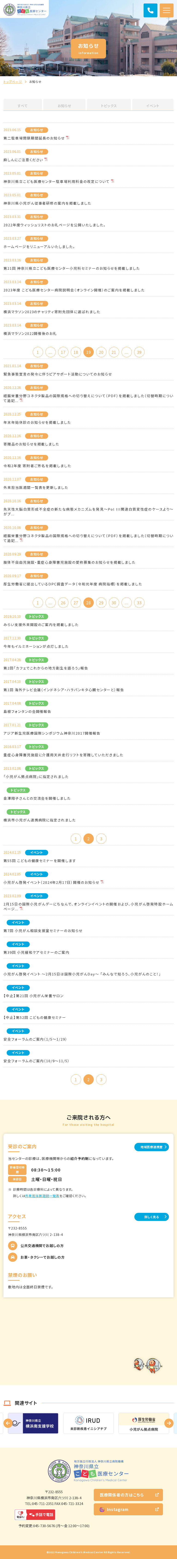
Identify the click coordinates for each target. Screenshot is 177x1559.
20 (101, 352)
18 (76, 352)
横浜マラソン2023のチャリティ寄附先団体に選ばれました (51, 311)
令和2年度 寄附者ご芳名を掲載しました (37, 465)
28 (88, 602)
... (50, 352)
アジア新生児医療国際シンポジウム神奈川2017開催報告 (51, 733)
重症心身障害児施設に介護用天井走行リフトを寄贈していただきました (63, 754)
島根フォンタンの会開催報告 (27, 711)
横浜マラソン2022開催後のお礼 (30, 333)
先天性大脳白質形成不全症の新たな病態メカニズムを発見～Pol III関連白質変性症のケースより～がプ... (88, 511)
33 (139, 602)
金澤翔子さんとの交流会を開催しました (37, 798)
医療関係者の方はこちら (122, 1495)
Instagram (118, 1509)
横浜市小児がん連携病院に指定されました (39, 819)
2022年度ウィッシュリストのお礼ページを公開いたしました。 (54, 224)
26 (63, 602)
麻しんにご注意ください (23, 159)
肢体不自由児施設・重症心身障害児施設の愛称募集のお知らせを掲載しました (69, 562)
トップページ (12, 81)
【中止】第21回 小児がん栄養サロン (33, 995)
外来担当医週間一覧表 (42, 1195)
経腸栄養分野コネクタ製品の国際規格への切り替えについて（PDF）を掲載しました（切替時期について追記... (88, 398)
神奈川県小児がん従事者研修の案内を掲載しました (47, 203)
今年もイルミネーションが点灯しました (36, 646)
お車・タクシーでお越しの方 (43, 1257)
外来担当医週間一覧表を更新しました (35, 487)
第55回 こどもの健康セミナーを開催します (39, 860)
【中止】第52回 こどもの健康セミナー (34, 1017)
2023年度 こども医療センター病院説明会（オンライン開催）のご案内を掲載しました (74, 290)
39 (139, 352)
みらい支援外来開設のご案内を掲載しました (41, 624)
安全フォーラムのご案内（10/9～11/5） (36, 1060)
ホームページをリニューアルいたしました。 (39, 246)
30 (114, 602)
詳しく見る (152, 1217)
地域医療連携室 (152, 1147)
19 (88, 352)
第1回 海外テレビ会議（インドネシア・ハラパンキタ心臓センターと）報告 (63, 689)
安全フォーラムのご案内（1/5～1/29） (35, 1039)
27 (76, 602)
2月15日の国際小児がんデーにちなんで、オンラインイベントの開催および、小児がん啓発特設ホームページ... (88, 906)
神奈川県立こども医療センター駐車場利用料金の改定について (56, 181)
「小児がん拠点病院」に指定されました (36, 776)
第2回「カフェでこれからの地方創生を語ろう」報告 (45, 668)
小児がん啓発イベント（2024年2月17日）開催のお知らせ (51, 882)
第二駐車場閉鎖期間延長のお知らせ (34, 138)
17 (63, 352)
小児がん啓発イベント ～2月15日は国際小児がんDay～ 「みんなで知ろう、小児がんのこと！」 (82, 974)
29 (101, 602)
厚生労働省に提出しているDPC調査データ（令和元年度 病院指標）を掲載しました (72, 583)
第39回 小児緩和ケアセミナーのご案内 (36, 952)
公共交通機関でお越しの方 (42, 1245)
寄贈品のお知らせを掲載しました (31, 444)
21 (114, 352)
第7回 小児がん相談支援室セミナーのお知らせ (43, 930)
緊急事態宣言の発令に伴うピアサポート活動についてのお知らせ (57, 374)
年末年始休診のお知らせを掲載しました (37, 422)
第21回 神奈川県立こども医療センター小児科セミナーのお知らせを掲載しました (71, 268)
